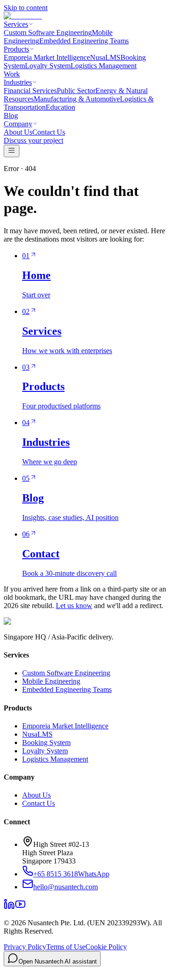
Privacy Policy (25, 947)
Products (16, 49)
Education (60, 107)
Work (12, 74)
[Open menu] (11, 151)
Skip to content (26, 8)
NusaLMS (105, 57)
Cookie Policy (106, 947)
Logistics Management (104, 66)
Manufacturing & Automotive (77, 99)
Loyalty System (48, 66)
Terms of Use (65, 947)
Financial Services (30, 91)
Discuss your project (33, 140)
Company (18, 124)
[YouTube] (20, 907)
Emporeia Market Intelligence (47, 57)
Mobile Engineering (51, 681)
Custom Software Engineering (48, 32)
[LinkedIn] (9, 907)
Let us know (74, 605)
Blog (11, 115)
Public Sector (76, 91)
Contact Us (48, 132)
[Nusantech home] (23, 16)
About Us (18, 132)
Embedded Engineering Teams (84, 41)
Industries (18, 82)
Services (16, 24)
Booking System (46, 742)
